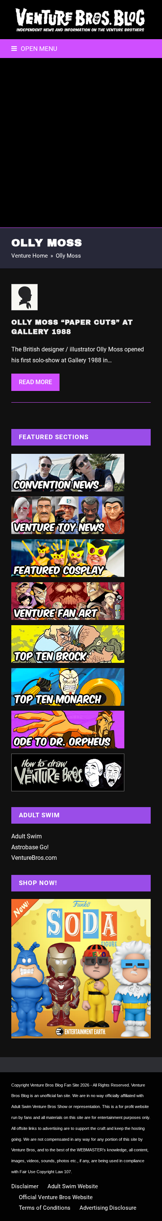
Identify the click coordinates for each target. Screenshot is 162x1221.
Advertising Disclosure (107, 1207)
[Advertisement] (81, 143)
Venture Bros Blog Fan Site (54, 1085)
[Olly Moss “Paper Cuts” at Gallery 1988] (24, 297)
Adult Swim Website (72, 1186)
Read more (35, 382)
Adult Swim (26, 836)
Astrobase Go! (30, 847)
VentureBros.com (34, 857)
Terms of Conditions (44, 1207)
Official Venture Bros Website (56, 1197)
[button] (34, 48)
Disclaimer (24, 1186)
